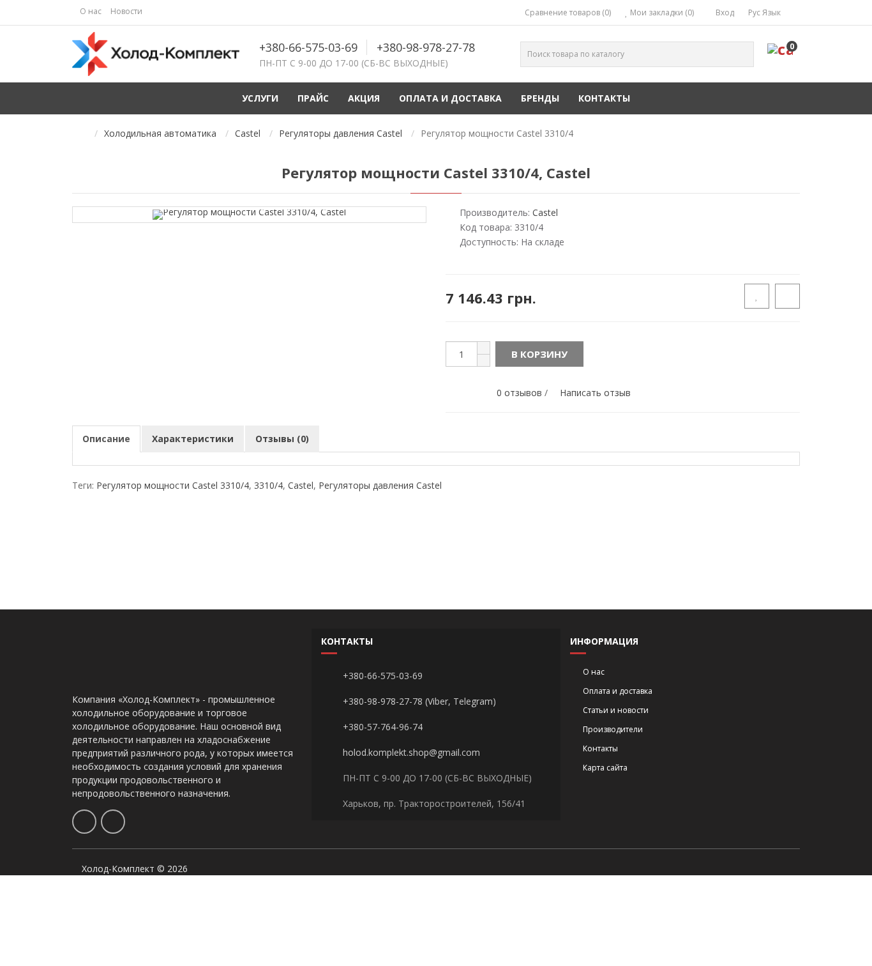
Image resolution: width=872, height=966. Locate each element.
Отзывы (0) (282, 439)
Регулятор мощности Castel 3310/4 (172, 485)
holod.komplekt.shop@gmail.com (411, 752)
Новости (126, 11)
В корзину (539, 354)
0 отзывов (519, 393)
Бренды (540, 98)
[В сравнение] (787, 296)
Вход (724, 12)
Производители (613, 729)
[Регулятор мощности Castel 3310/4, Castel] (249, 214)
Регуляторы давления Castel (340, 133)
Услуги (260, 98)
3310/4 (268, 485)
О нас (90, 11)
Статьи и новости (616, 710)
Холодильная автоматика (160, 133)
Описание (106, 439)
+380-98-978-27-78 (426, 47)
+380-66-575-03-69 (308, 47)
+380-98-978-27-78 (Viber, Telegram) (419, 701)
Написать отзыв (595, 393)
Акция (364, 98)
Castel (247, 133)
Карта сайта (605, 767)
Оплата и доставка (450, 98)
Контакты (604, 98)
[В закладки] (756, 296)
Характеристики (193, 439)
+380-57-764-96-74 (383, 727)
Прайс (313, 98)
